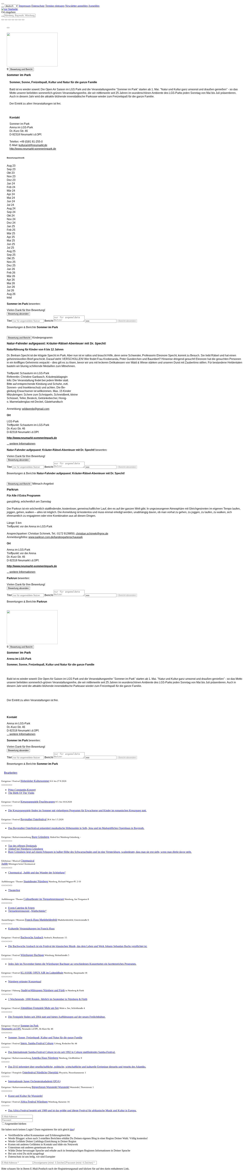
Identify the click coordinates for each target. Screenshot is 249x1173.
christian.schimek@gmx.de (92, 533)
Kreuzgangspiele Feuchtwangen (37, 801)
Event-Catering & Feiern (21, 907)
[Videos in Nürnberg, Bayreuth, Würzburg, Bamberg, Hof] (9, 19)
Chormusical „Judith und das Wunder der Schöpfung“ (37, 872)
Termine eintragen (55, 5)
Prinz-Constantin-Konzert (22, 789)
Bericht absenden (127, 321)
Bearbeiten (10, 772)
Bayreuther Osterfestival (33, 819)
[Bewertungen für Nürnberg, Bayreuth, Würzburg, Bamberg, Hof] (19, 19)
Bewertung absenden (18, 314)
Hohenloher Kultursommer (34, 781)
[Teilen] (8, 27)
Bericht (49, 320)
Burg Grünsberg (40, 837)
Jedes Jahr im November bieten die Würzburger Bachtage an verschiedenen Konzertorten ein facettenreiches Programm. (72, 963)
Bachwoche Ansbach (31, 937)
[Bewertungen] (8, 784)
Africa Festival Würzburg (34, 1101)
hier (72, 1129)
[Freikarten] (6, 19)
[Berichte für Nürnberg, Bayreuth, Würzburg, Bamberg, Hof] (23, 19)
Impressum (25, 5)
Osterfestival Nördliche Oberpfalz (40, 1072)
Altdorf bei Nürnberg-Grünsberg (25, 848)
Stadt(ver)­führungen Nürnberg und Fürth (43, 990)
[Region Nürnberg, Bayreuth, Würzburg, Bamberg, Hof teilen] (16, 19)
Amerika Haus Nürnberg (45, 1057)
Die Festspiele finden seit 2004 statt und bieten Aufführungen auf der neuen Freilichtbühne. (57, 1016)
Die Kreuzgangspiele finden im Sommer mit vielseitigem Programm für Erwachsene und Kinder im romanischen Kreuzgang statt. (77, 810)
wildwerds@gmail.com (35, 408)
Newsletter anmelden (76, 5)
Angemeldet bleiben (15, 1123)
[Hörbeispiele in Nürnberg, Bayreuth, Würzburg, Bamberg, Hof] (13, 19)
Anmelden (93, 5)
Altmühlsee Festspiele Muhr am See (39, 1008)
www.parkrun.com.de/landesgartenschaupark (55, 537)
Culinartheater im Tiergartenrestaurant (44, 899)
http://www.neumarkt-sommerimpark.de (32, 148)
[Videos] (2, 867)
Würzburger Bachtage (32, 955)
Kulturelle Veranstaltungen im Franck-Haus (31, 928)
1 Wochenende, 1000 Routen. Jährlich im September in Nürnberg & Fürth (47, 999)
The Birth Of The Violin (21, 792)
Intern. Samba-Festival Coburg (36, 1043)
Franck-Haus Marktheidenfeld (41, 919)
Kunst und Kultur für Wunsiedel (25, 1095)
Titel (9, 320)
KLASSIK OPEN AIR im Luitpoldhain (41, 972)
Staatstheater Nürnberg (36, 881)
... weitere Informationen (21, 443)
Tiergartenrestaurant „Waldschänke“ (27, 910)
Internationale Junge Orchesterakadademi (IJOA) (34, 1081)
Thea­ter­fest (14, 890)
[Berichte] (10, 784)
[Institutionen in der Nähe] (2, 784)
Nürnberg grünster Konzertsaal (24, 981)
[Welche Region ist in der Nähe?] (2, 19)
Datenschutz (38, 5)
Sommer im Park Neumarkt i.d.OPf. (19, 1027)
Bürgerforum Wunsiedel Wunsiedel (50, 1087)
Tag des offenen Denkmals (22, 845)
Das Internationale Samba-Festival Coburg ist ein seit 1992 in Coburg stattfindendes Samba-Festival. (61, 1052)
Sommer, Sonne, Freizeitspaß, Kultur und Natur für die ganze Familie (45, 1037)
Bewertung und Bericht (21, 69)
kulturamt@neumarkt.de (33, 145)
